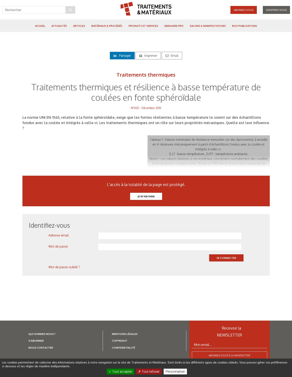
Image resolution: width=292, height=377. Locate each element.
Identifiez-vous (276, 10)
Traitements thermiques (146, 74)
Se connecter (226, 257)
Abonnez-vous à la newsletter (229, 355)
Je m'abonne (146, 196)
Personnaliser (175, 371)
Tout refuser (150, 371)
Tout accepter (121, 371)
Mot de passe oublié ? (64, 267)
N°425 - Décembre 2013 (146, 108)
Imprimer (150, 56)
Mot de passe (58, 246)
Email (174, 56)
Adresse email (58, 235)
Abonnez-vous (243, 10)
